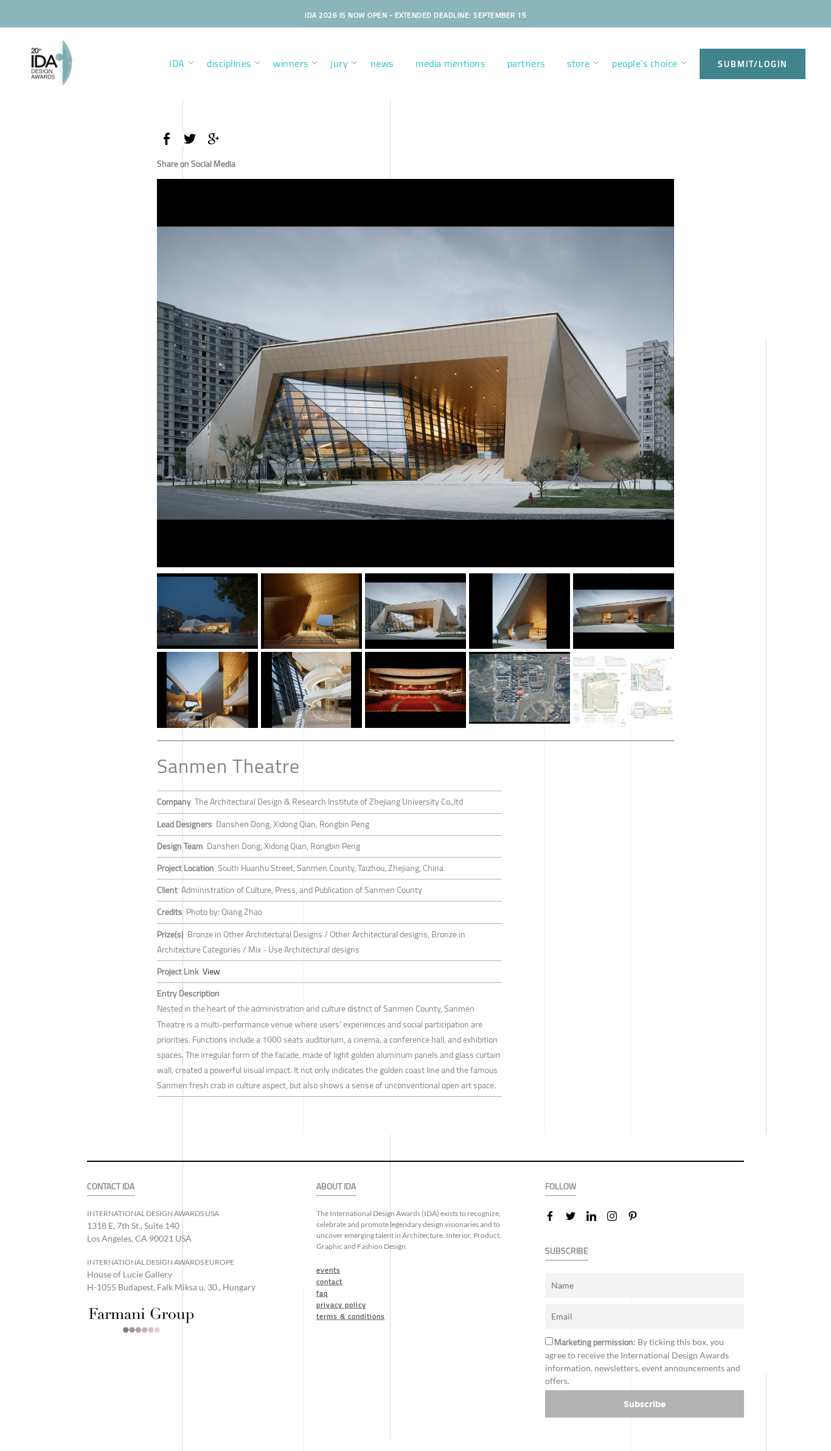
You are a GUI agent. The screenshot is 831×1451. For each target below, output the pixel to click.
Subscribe (645, 1404)
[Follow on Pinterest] (637, 1216)
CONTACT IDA (110, 1186)
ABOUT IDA (336, 1186)
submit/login (752, 64)
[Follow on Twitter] (575, 1216)
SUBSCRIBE (566, 1251)
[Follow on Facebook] (555, 1216)
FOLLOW (560, 1186)
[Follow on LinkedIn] (596, 1216)
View (211, 971)
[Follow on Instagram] (617, 1216)
